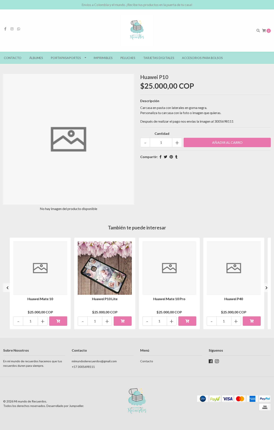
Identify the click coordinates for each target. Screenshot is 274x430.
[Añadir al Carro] (58, 321)
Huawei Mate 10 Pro (169, 299)
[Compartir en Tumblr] (176, 157)
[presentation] (7, 287)
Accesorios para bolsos (202, 58)
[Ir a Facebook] (5, 29)
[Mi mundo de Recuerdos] (137, 30)
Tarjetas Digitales (158, 58)
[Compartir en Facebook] (160, 157)
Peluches (127, 58)
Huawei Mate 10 (40, 299)
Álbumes (36, 58)
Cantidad (162, 133)
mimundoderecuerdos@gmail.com (94, 361)
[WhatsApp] (18, 29)
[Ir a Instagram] (12, 29)
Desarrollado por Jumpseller (64, 406)
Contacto (12, 58)
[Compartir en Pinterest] (171, 157)
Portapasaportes (66, 58)
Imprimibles (103, 58)
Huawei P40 (233, 299)
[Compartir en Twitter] (165, 157)
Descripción (149, 101)
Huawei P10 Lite (105, 299)
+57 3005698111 (83, 366)
